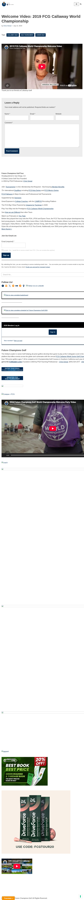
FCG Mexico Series (51, 190)
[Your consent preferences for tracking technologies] (80, 896)
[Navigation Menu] (76, 4)
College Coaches (21, 201)
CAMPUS (38, 201)
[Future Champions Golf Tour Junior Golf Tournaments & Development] (8, 4)
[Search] (80, 4)
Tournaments (10, 187)
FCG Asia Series (35, 190)
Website (58, 114)
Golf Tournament (27, 35)
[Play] (4, 455)
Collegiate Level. (15, 362)
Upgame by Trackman (34, 205)
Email (32, 114)
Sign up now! (18, 340)
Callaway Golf (12, 35)
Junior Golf (40, 35)
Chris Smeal (7, 26)
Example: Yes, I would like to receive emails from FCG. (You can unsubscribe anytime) (29, 250)
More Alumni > (7, 229)
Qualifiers (17, 190)
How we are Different (12, 212)
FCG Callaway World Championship (40, 209)
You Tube (22, 216)
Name (7, 114)
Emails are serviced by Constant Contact (38, 267)
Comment (9, 123)
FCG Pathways (7, 194)
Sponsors (17, 198)
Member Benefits (58, 187)
